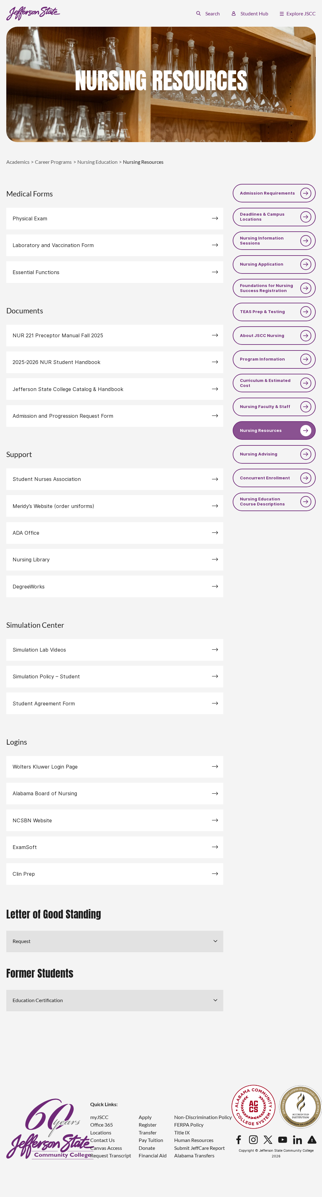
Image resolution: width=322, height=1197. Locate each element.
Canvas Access (106, 1148)
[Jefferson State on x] (268, 1140)
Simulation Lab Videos (39, 650)
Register (148, 1125)
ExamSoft (25, 847)
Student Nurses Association (47, 479)
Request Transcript (110, 1155)
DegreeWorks (29, 586)
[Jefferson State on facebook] (238, 1140)
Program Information (262, 359)
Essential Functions (36, 272)
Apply (145, 1117)
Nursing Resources (261, 430)
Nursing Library (31, 559)
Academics (18, 162)
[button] (208, 13)
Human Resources (194, 1140)
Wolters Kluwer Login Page (45, 767)
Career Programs (53, 162)
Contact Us (102, 1140)
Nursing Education (97, 162)
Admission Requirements (267, 193)
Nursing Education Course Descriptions (262, 501)
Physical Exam (30, 218)
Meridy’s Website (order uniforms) (53, 506)
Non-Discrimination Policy (203, 1117)
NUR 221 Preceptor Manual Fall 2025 (58, 335)
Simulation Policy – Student (46, 676)
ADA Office (26, 533)
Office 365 (101, 1125)
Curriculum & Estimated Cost (265, 383)
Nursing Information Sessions (262, 240)
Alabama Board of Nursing (45, 793)
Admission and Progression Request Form (63, 416)
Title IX (182, 1132)
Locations (100, 1132)
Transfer (148, 1132)
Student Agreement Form (44, 703)
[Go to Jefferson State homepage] (50, 1129)
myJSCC (99, 1117)
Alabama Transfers (194, 1155)
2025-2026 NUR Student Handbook (56, 362)
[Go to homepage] (33, 13)
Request (22, 941)
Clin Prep (24, 874)
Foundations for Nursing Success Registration (266, 288)
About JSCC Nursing (262, 335)
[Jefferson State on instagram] (253, 1140)
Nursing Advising (258, 454)
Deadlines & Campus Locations (262, 217)
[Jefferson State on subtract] (312, 1140)
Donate (147, 1148)
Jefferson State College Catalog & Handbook (68, 389)
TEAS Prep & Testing (262, 311)
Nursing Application (261, 264)
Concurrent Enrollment (265, 478)
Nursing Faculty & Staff (265, 406)
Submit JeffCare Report (199, 1148)
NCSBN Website (32, 820)
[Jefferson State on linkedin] (297, 1140)
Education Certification (38, 1000)
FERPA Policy (188, 1125)
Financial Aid (153, 1155)
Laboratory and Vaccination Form (53, 245)
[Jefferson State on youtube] (282, 1140)
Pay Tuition (151, 1140)
